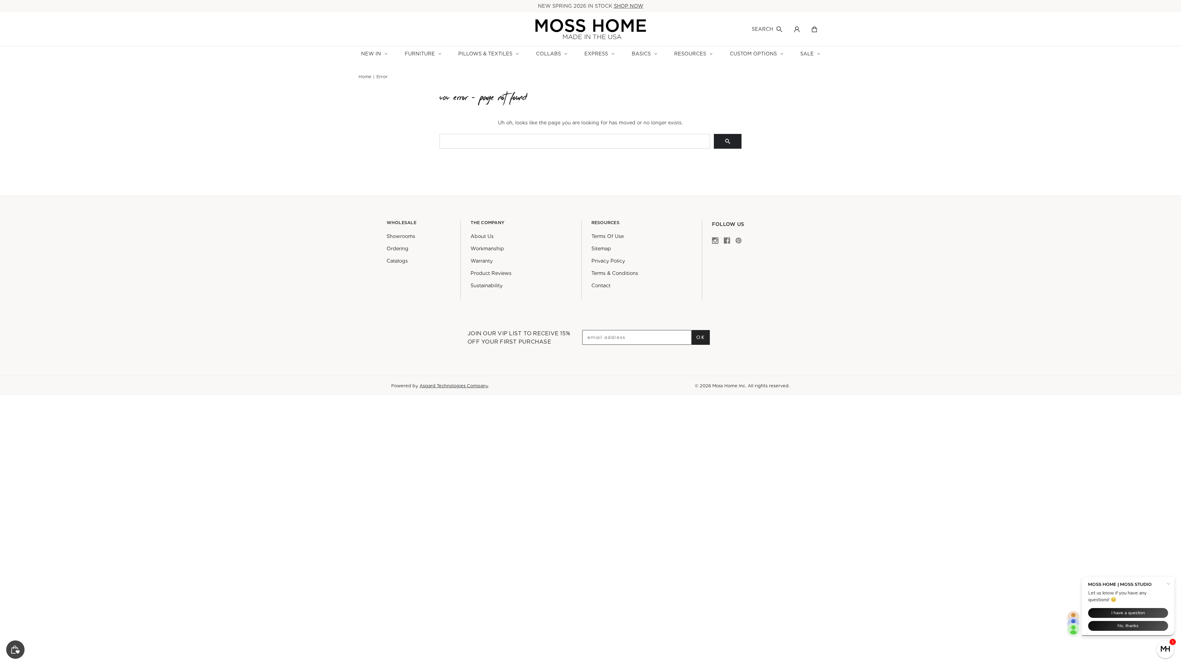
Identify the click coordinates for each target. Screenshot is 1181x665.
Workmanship (487, 249)
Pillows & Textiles (485, 54)
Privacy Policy (608, 261)
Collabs (548, 54)
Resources (690, 54)
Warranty (482, 261)
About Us (482, 236)
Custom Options (753, 54)
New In (371, 54)
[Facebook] (727, 240)
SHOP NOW (628, 6)
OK (700, 337)
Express (596, 54)
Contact (600, 285)
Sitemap (601, 249)
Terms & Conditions (614, 273)
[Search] (728, 141)
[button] (1165, 649)
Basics (641, 54)
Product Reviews (491, 273)
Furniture (420, 54)
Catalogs (397, 261)
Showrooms (401, 236)
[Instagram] (715, 240)
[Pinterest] (738, 240)
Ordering (397, 249)
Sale (807, 54)
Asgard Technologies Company (454, 385)
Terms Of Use (607, 236)
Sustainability (487, 285)
